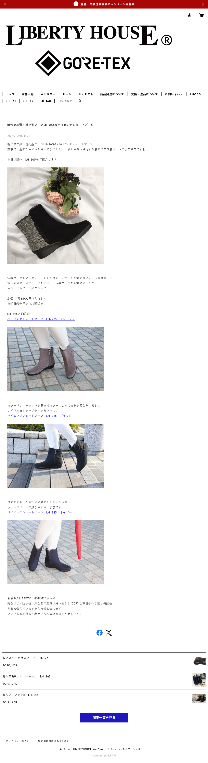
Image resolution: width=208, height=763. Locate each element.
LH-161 (11, 101)
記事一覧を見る (104, 718)
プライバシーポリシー (19, 741)
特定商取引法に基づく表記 (53, 741)
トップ (10, 94)
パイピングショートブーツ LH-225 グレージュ (41, 319)
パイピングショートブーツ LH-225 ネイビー (39, 512)
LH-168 (45, 101)
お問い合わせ (174, 94)
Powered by (99, 755)
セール (66, 94)
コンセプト (85, 94)
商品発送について (112, 94)
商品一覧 (28, 94)
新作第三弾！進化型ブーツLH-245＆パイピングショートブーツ (50, 125)
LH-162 (28, 101)
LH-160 (195, 94)
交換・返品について (144, 94)
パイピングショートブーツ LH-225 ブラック (39, 416)
